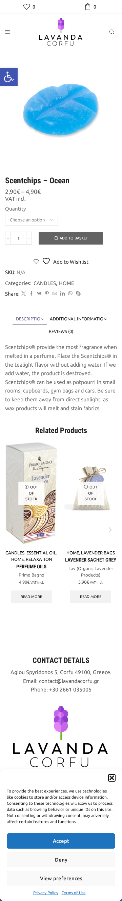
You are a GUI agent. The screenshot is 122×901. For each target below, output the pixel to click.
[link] (9, 77)
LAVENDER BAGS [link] (98, 552)
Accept (61, 841)
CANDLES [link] (45, 283)
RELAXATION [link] (39, 559)
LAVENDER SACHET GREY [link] (90, 560)
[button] (111, 777)
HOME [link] (66, 283)
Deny (61, 860)
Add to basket (74, 238)
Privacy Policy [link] (45, 892)
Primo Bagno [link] (31, 574)
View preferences (61, 878)
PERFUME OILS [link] (31, 567)
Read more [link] (31, 597)
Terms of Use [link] (74, 892)
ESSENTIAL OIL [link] (41, 552)
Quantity (15, 209)
